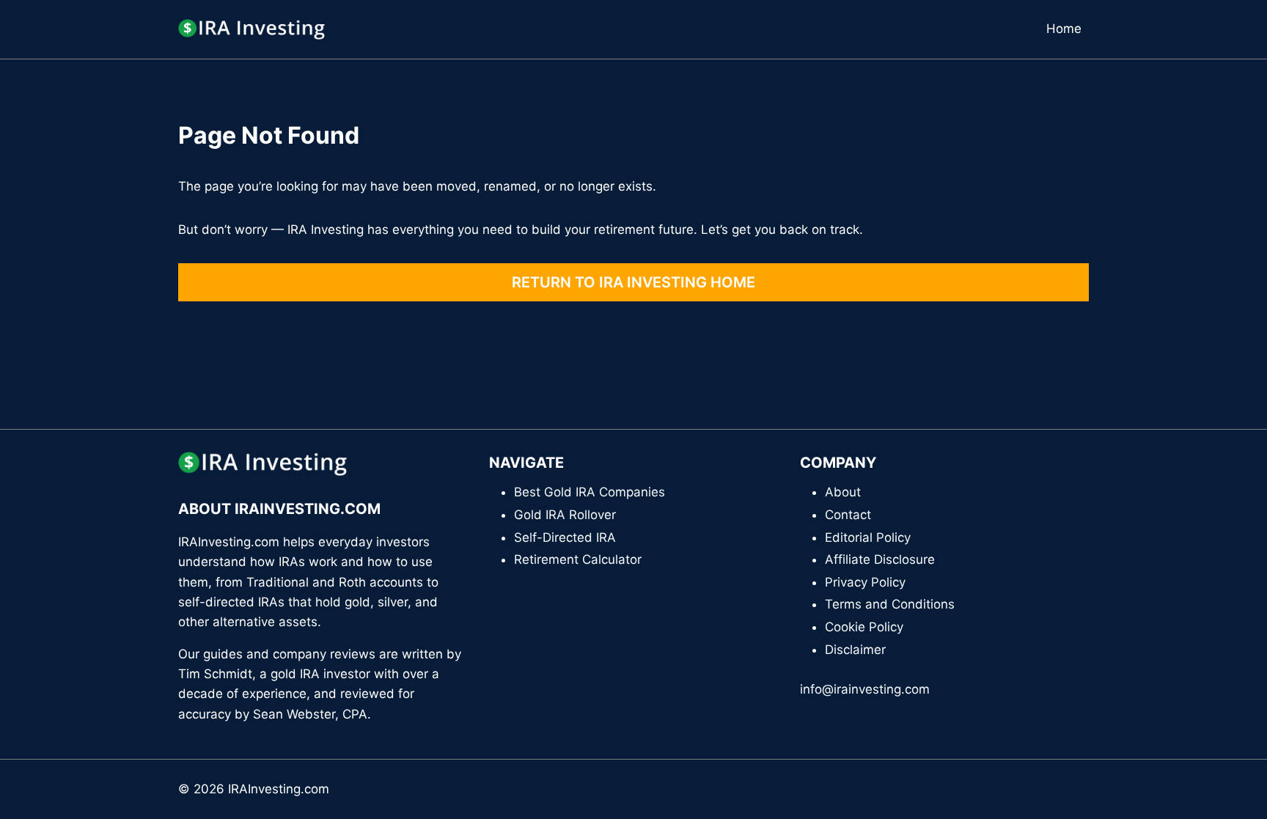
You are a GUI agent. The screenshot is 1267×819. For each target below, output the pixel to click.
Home (1063, 28)
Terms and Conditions (890, 604)
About (843, 492)
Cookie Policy (864, 627)
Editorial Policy (868, 537)
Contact (848, 514)
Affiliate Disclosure (880, 559)
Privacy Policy (865, 582)
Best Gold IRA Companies (589, 492)
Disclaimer (855, 649)
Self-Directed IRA (565, 537)
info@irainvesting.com (865, 689)
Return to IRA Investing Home (633, 282)
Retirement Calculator (578, 559)
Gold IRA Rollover (565, 514)
